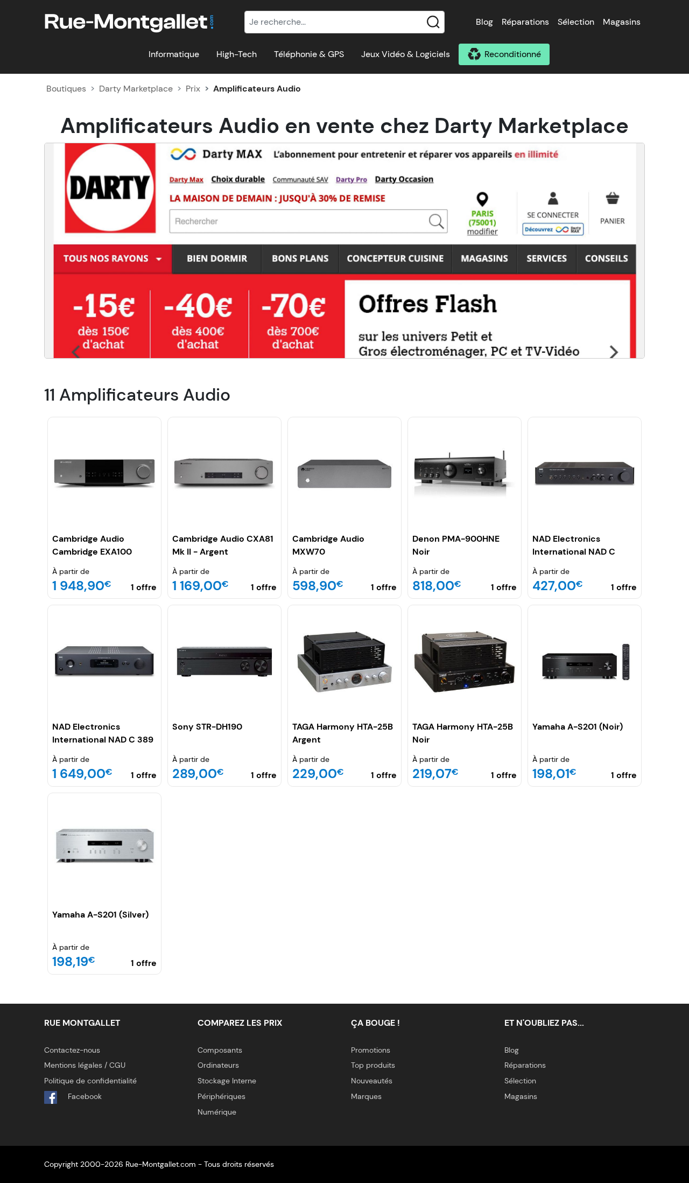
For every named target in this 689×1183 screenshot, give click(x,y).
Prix (193, 88)
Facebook (84, 1096)
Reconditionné (512, 54)
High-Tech (236, 54)
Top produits (373, 1065)
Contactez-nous (72, 1050)
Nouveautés (371, 1081)
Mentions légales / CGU (84, 1065)
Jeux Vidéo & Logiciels (405, 54)
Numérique (217, 1112)
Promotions (370, 1050)
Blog (484, 21)
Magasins (622, 21)
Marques (366, 1096)
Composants (220, 1050)
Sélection (576, 21)
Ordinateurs (218, 1065)
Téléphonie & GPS (309, 54)
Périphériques (221, 1096)
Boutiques (66, 88)
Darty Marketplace (136, 88)
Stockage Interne (227, 1081)
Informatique (174, 54)
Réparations (525, 21)
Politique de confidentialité (90, 1081)
